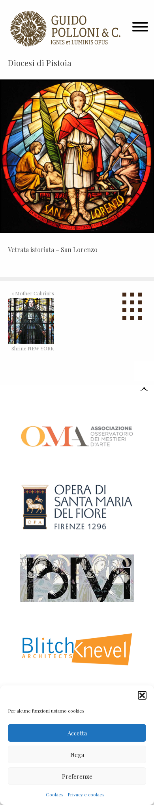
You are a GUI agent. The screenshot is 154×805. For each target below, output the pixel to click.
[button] (142, 695)
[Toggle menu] (140, 28)
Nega (77, 755)
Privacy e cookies (86, 794)
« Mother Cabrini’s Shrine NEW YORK (32, 321)
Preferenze (77, 776)
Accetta (77, 733)
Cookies (55, 794)
